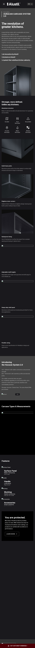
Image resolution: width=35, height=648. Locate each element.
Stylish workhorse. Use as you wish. (9, 494)
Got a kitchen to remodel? (18, 645)
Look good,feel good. (7, 484)
